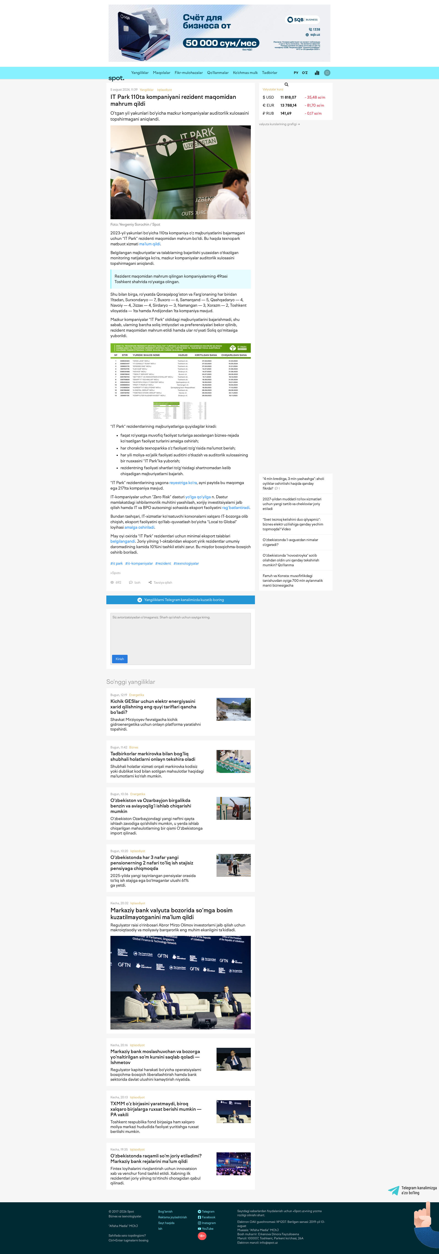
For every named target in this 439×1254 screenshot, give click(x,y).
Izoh (137, 583)
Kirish (120, 659)
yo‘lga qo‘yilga (198, 497)
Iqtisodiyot (137, 851)
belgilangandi (122, 541)
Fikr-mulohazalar (189, 72)
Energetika (136, 695)
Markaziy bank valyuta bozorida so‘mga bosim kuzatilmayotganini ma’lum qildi (171, 914)
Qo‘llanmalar (218, 72)
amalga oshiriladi (139, 527)
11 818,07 (288, 97)
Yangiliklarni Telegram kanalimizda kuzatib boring (183, 600)
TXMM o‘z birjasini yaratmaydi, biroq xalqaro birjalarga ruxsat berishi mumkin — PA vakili (155, 1109)
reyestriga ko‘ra (183, 482)
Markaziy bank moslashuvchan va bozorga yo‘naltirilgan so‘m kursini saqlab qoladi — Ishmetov (155, 1057)
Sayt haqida (166, 1223)
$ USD (268, 97)
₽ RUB (268, 113)
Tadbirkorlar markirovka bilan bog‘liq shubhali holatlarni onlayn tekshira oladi (152, 756)
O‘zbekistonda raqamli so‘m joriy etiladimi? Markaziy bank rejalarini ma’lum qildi (156, 1158)
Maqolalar (161, 72)
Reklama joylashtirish (172, 1217)
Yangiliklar (140, 72)
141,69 (286, 113)
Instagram (208, 1223)
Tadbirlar (269, 72)
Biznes (133, 747)
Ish (160, 1228)
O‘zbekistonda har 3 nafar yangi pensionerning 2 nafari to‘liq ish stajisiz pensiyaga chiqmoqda (151, 863)
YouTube (207, 1228)
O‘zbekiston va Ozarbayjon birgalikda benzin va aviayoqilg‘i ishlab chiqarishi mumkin (150, 806)
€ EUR (268, 105)
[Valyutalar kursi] (316, 73)
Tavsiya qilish (162, 583)
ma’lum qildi (149, 244)
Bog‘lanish (165, 1211)
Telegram (207, 1211)
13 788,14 (289, 105)
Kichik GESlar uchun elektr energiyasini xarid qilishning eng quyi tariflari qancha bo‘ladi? (153, 707)
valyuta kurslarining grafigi (278, 124)
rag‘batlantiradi (235, 507)
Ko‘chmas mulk (245, 72)
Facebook (208, 1217)
